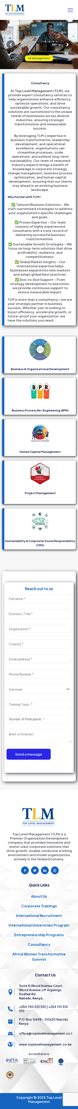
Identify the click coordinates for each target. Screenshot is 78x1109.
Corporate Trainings (39, 906)
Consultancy (39, 944)
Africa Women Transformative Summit (39, 957)
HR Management (39, 58)
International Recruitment (39, 915)
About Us (39, 896)
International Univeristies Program (39, 925)
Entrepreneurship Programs (39, 934)
